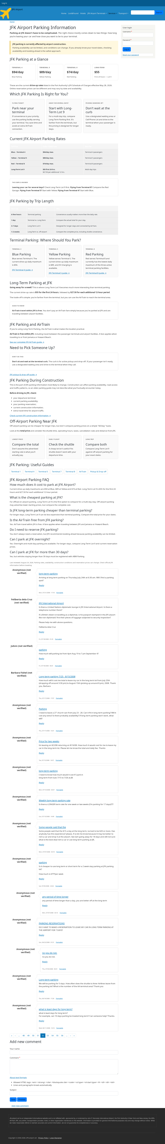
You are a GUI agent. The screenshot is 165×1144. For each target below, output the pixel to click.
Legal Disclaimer (56, 1138)
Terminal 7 (57, 471)
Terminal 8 (70, 471)
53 (48, 1035)
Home (63, 13)
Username (127, 31)
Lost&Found (73, 13)
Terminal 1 (16, 471)
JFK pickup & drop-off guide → (23, 374)
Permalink (59, 593)
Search (159, 12)
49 (28, 1035)
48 (24, 1035)
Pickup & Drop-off (98, 471)
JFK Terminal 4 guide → (22, 270)
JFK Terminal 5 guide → (59, 273)
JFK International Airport (51, 603)
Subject (13, 1089)
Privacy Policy (43, 1138)
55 (57, 1035)
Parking (43, 708)
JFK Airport (17, 9)
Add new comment (20, 1105)
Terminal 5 (43, 471)
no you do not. (49, 952)
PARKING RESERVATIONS (52, 923)
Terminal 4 (29, 471)
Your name (15, 1048)
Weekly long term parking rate (54, 800)
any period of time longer (55, 896)
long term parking (48, 573)
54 (53, 1035)
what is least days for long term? (56, 1009)
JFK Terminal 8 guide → (96, 273)
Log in (4, 3)
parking (43, 649)
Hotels (83, 13)
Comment (14, 1057)
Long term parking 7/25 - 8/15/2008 (57, 676)
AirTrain (82, 471)
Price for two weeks (49, 741)
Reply (41, 585)
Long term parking (48, 979)
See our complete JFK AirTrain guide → (27, 342)
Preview (22, 1099)
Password (126, 40)
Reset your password (131, 55)
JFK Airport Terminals (96, 13)
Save (13, 1099)
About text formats (18, 1077)
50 (33, 1035)
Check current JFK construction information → (30, 415)
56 (62, 1035)
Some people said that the (52, 827)
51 (38, 1035)
